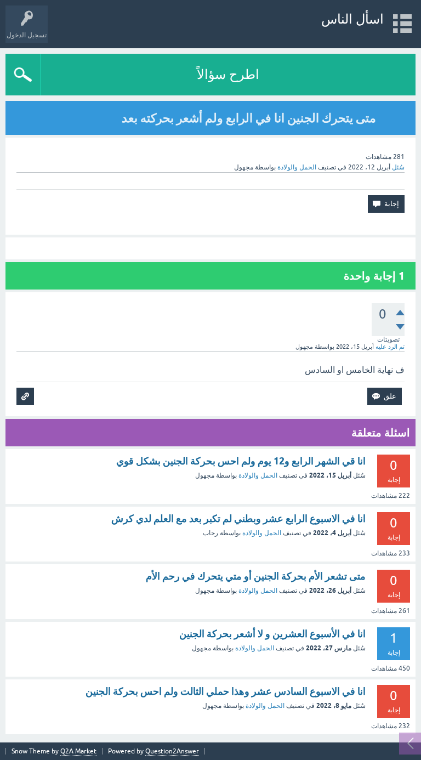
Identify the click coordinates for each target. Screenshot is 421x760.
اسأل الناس (352, 19)
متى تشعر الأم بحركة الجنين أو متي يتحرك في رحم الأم (256, 576)
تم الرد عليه (390, 346)
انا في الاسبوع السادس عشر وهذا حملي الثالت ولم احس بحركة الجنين (226, 691)
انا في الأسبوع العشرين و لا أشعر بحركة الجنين (272, 633)
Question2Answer (172, 751)
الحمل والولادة (296, 167)
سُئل (398, 167)
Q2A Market (78, 751)
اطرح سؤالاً (228, 74)
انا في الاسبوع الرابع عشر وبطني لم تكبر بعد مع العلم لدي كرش (238, 518)
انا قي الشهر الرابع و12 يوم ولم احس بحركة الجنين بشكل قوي (241, 461)
